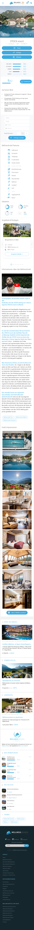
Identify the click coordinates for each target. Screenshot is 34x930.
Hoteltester (5, 886)
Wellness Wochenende (9, 819)
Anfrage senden (18, 138)
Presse (4, 857)
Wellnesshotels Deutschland (9, 906)
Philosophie (5, 897)
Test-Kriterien (6, 882)
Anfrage (18, 52)
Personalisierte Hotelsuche (9, 864)
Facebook (16, 839)
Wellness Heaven (6, 895)
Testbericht (27, 81)
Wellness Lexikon (6, 868)
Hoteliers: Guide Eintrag (8, 873)
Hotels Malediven (7, 919)
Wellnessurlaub (20, 819)
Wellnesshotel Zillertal (21, 417)
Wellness (6, 822)
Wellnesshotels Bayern (8, 908)
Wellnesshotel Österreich (9, 420)
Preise (19, 48)
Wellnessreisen (14, 822)
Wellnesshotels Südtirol (8, 917)
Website (18, 57)
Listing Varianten (6, 899)
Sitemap (5, 922)
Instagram (24, 839)
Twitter (8, 839)
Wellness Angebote (7, 866)
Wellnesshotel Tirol (8, 417)
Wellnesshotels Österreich (8, 911)
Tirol (17, 43)
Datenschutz (12, 875)
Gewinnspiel (5, 870)
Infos (6, 35)
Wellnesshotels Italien (8, 915)
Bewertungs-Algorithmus (8, 884)
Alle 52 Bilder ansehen (18, 613)
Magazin (5, 888)
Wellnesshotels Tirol (7, 913)
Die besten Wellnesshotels (9, 862)
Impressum (5, 875)
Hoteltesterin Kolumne (8, 890)
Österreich (24, 43)
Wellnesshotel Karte (7, 859)
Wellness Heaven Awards (8, 893)
